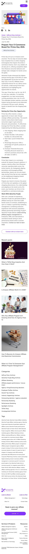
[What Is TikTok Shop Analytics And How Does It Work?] (14, 250)
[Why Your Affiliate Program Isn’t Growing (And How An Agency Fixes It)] (14, 304)
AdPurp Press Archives (13, 35)
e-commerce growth (13, 461)
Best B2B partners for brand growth (16, 454)
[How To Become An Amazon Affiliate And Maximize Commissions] (14, 338)
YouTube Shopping (22, 478)
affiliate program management (19, 443)
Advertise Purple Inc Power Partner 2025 (11, 428)
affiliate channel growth (16, 430)
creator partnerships (22, 456)
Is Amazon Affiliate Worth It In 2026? (14, 290)
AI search (13, 450)
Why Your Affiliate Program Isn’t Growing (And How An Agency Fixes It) (14, 318)
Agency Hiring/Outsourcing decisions (13, 387)
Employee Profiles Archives (10, 390)
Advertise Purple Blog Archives (11, 378)
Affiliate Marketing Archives (17, 433)
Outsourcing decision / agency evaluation (14, 398)
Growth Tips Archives (8, 393)
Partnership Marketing (8, 401)
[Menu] (26, 1)
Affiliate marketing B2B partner (9, 435)
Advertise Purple (5, 420)
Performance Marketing (9, 403)
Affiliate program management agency (11, 446)
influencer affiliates (15, 467)
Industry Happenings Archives (11, 395)
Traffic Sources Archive (9, 476)
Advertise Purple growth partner (17, 426)
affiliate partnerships (6, 443)
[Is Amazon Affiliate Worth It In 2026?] (14, 278)
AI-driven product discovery (17, 448)
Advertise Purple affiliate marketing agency (12, 422)
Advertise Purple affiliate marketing (18, 420)
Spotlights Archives (7, 406)
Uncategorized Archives (9, 411)
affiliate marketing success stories (18, 441)
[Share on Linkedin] (9, 30)
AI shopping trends (10, 452)
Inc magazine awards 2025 (17, 465)
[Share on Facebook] (2, 30)
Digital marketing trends (7, 459)
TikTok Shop (5, 408)
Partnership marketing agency (16, 471)
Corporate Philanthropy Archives (9, 456)
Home (3, 35)
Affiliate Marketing (7, 380)
